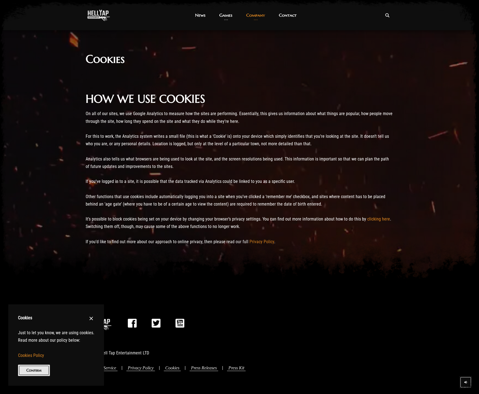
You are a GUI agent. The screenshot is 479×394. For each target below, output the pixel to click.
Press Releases (204, 368)
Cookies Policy (31, 355)
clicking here (378, 219)
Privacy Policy (261, 241)
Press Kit (236, 368)
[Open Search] (387, 15)
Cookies (172, 368)
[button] (200, 15)
